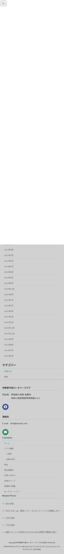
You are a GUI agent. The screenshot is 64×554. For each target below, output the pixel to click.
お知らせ (8, 371)
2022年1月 (8, 322)
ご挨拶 (9, 454)
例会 (6, 377)
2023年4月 (8, 272)
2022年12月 (9, 289)
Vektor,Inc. (29, 549)
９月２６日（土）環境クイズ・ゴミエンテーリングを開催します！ (33, 511)
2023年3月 (8, 277)
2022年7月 (8, 300)
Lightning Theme (31, 546)
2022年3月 (8, 317)
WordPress (17, 546)
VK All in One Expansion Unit (49, 546)
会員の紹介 (10, 459)
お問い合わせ (9, 475)
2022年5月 (8, 305)
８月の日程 (9, 518)
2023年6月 (8, 261)
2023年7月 (8, 255)
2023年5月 (8, 266)
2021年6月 (8, 356)
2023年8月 (8, 250)
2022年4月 (8, 311)
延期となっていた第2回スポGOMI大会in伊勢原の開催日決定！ (31, 532)
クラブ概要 (9, 448)
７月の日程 (9, 525)
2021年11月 (9, 333)
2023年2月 (8, 283)
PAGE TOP (59, 534)
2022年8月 (8, 294)
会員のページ (9, 481)
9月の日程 (9, 503)
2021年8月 (8, 345)
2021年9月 (8, 339)
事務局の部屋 (9, 486)
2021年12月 (9, 328)
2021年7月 (8, 350)
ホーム (7, 443)
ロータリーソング (11, 491)
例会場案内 (9, 470)
